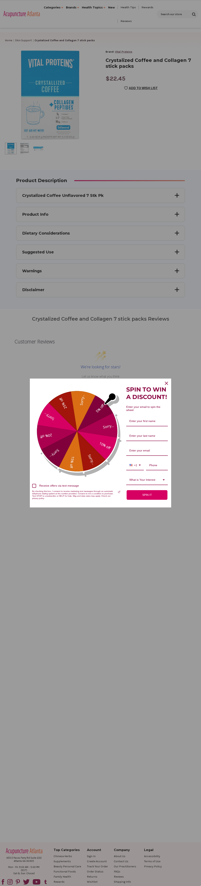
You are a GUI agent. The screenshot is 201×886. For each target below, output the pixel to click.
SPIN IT (147, 494)
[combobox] (135, 465)
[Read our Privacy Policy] (119, 492)
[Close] (166, 383)
